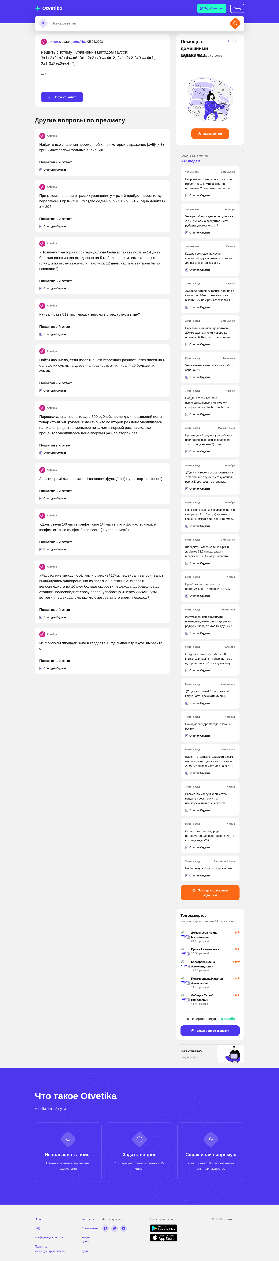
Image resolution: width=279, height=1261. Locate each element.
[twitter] (114, 1228)
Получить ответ (64, 97)
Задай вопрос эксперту (212, 1030)
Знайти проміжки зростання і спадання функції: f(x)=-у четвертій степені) (100, 479)
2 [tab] (232, 41)
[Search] (235, 23)
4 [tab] (239, 41)
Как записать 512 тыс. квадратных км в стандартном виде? (89, 314)
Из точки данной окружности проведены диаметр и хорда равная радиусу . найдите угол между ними (208, 621)
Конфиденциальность (49, 1237)
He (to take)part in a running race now (208, 868)
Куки (85, 1251)
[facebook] (105, 1228)
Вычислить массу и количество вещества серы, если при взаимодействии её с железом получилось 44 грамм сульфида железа (206, 803)
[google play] (163, 1231)
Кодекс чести (86, 1240)
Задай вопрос (213, 8)
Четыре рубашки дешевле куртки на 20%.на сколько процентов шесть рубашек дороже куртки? (209, 221)
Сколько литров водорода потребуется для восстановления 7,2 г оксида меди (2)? (209, 836)
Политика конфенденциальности (50, 1249)
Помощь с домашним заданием (212, 893)
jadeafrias (79, 42)
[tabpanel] (210, 88)
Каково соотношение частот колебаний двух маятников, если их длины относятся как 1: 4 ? (208, 258)
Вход (237, 8)
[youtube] (123, 1228)
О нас (38, 1219)
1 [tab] (228, 41)
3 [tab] (235, 41)
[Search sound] (43, 23)
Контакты (88, 1219)
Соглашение (90, 1228)
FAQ (37, 1228)
